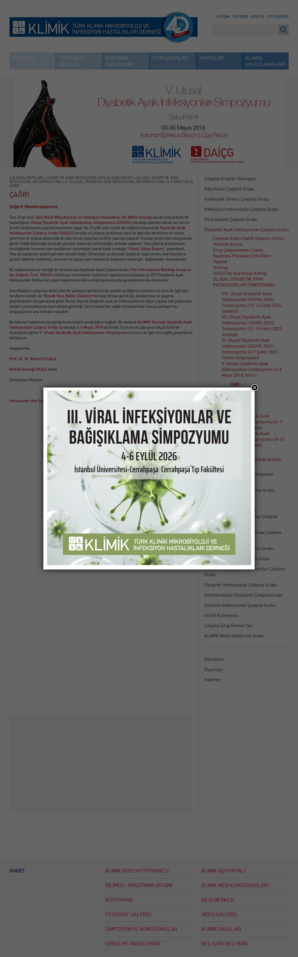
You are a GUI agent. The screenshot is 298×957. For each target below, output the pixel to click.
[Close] (255, 388)
